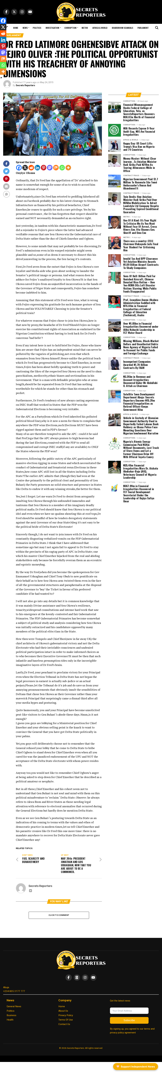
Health (10, 1019)
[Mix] (56, 167)
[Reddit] (31, 167)
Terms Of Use (65, 1019)
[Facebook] (19, 167)
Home (15, 27)
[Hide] (1, 77)
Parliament (143, 27)
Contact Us (64, 1024)
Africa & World (99, 27)
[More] (68, 167)
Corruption (70, 27)
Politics (37, 27)
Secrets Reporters (25, 85)
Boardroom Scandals (122, 27)
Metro (85, 27)
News (25, 27)
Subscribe (129, 1020)
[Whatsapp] (62, 167)
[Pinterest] (43, 167)
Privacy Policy (65, 1015)
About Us (63, 1010)
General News (14, 1006)
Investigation (52, 27)
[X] (25, 167)
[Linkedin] (37, 167)
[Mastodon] (50, 167)
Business (11, 1015)
